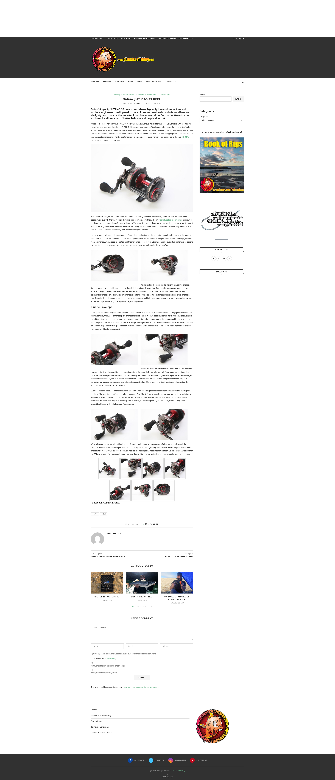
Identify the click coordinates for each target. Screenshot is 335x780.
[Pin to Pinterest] (154, 524)
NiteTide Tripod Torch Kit (107, 597)
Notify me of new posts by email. (104, 673)
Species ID (171, 82)
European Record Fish (167, 39)
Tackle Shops (112, 39)
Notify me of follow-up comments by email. (108, 666)
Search (202, 95)
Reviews (107, 82)
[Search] (242, 82)
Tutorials (119, 82)
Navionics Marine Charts (144, 39)
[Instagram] (240, 39)
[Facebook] (233, 39)
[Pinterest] (243, 39)
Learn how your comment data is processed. (141, 687)
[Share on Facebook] (148, 524)
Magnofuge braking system (169, 220)
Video (139, 82)
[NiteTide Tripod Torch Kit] (107, 582)
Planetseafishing (178, 771)
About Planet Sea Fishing (101, 715)
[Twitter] (237, 39)
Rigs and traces (153, 82)
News (130, 82)
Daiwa (95, 514)
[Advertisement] (78, 18)
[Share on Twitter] (151, 524)
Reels (104, 514)
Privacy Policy (110, 659)
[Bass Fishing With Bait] (142, 582)
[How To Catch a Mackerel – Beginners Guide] (177, 582)
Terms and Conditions (100, 727)
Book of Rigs (126, 39)
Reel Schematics (186, 39)
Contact (94, 710)
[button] (94, 589)
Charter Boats (97, 39)
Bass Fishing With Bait (141, 597)
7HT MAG (185, 137)
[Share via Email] (157, 524)
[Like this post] (146, 524)
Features (95, 82)
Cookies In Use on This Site (101, 733)
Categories (204, 117)
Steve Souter (136, 103)
